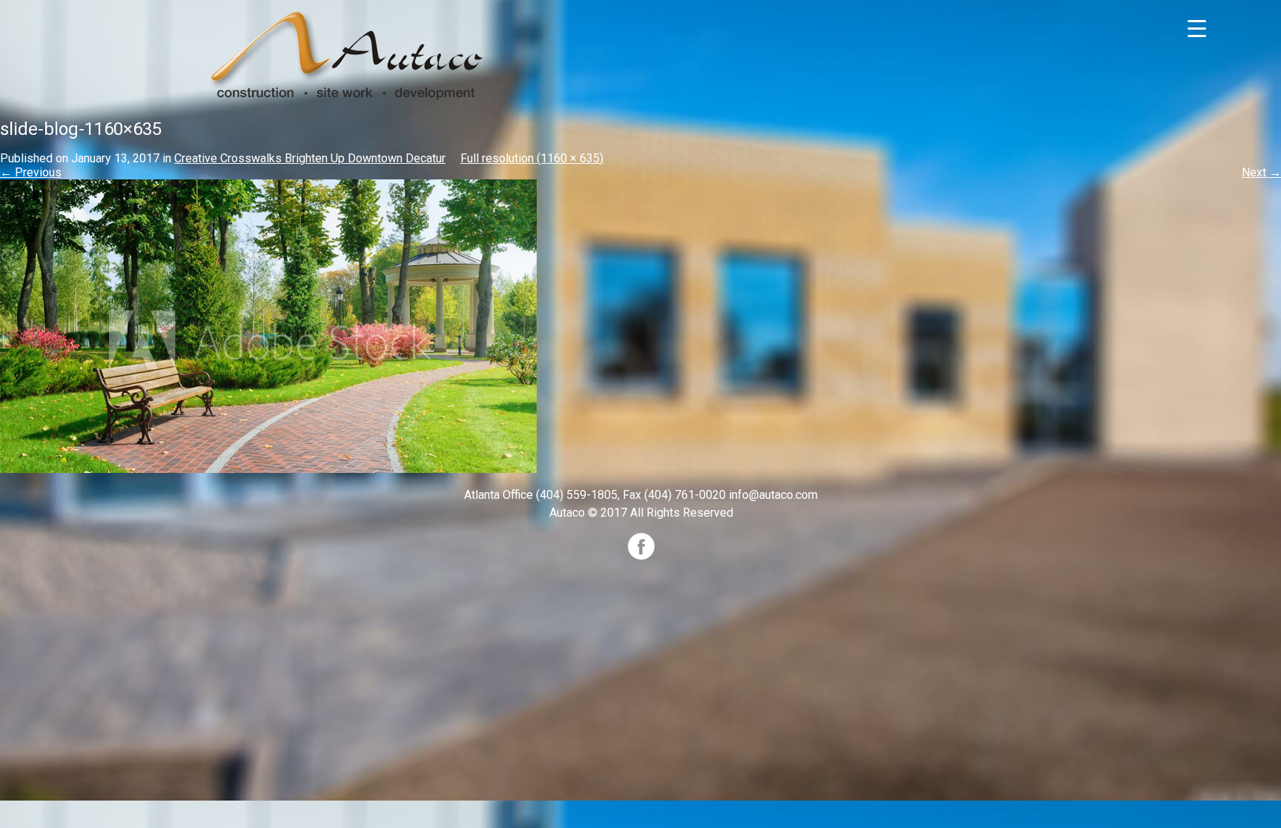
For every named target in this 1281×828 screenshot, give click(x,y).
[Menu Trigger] (1196, 28)
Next (1261, 172)
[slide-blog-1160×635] (268, 326)
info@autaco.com (773, 495)
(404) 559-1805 (577, 495)
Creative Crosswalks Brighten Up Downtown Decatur (310, 158)
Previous (31, 172)
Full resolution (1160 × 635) (531, 158)
